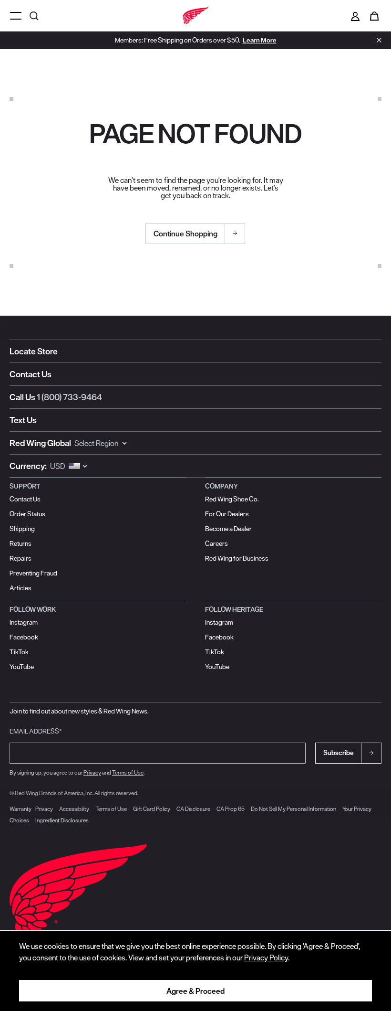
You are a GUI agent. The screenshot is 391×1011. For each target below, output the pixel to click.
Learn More (260, 40)
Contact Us (30, 374)
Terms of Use (128, 772)
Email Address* (36, 731)
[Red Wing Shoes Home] (195, 15)
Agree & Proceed (195, 991)
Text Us (23, 420)
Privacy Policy (266, 957)
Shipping (22, 528)
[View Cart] (374, 15)
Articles (20, 588)
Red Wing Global (40, 442)
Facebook (24, 637)
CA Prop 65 (230, 808)
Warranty (20, 808)
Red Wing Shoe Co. (232, 499)
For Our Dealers (227, 514)
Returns (20, 543)
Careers (216, 543)
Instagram (24, 622)
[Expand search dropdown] (35, 15)
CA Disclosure (193, 808)
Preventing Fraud (33, 573)
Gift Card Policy (151, 808)
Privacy (92, 772)
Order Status (27, 514)
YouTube (22, 666)
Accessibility (74, 808)
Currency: (28, 465)
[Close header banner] (376, 40)
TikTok (19, 652)
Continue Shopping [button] (185, 233)
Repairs (20, 558)
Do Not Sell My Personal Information (293, 808)
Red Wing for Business (236, 558)
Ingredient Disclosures (62, 820)
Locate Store (34, 351)
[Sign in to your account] (355, 15)
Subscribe (338, 752)
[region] (195, 970)
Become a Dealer (228, 528)
